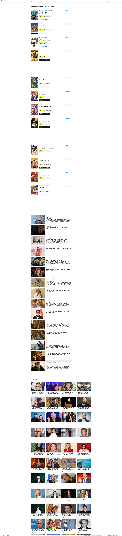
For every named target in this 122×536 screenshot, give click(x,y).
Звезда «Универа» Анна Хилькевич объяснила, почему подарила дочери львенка (57, 301)
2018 (39, 13)
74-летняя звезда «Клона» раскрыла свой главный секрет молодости (58, 270)
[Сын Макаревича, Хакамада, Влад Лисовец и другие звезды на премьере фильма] (68, 496)
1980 (39, 161)
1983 (39, 94)
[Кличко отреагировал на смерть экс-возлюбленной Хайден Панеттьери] (84, 480)
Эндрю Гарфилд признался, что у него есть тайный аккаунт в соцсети (58, 312)
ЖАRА (40, 39)
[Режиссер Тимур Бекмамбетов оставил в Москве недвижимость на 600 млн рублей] (84, 404)
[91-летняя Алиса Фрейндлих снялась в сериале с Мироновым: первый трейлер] (53, 404)
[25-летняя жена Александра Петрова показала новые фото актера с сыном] (53, 465)
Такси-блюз (41, 79)
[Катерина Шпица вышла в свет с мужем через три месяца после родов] (53, 435)
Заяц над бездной (43, 25)
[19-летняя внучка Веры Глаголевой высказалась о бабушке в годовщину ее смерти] (53, 526)
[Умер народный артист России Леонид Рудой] (68, 404)
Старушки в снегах (34, 4)
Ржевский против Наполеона (45, 147)
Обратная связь (118, 535)
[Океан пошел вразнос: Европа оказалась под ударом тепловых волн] (84, 465)
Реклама (8, 535)
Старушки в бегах (43, 12)
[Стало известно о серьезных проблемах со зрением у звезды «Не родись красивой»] (53, 450)
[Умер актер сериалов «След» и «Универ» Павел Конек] (68, 511)
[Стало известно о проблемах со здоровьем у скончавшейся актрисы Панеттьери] (38, 389)
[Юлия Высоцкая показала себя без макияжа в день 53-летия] (38, 496)
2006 (39, 40)
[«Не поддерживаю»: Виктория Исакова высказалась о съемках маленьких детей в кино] (84, 511)
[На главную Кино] (3, 1)
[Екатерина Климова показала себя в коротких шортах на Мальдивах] (68, 526)
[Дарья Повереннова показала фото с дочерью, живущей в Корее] (38, 511)
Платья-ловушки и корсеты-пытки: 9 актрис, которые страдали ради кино (56, 333)
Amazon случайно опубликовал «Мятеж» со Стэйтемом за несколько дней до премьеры (56, 343)
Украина (51, 148)
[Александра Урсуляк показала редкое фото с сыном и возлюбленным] (53, 496)
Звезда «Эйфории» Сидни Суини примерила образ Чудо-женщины (58, 291)
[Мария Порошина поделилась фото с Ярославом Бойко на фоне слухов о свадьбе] (53, 389)
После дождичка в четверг (45, 52)
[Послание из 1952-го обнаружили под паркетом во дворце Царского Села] (68, 465)
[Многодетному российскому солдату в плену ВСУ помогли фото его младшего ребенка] (84, 389)
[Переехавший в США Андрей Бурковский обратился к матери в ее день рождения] (84, 419)
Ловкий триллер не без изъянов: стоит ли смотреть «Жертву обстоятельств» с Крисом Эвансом (58, 238)
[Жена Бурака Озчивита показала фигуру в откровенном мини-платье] (38, 465)
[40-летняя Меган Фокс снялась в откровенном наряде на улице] (38, 450)
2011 (39, 121)
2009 (39, 175)
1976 (39, 188)
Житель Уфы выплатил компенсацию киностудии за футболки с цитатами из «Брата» (58, 364)
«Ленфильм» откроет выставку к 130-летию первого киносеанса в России (58, 280)
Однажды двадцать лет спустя (46, 160)
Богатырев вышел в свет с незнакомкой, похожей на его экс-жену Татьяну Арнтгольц (58, 259)
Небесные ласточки (43, 187)
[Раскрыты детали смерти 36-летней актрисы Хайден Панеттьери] (68, 450)
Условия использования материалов (110, 535)
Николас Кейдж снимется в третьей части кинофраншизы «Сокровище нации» (56, 322)
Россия (48, 13)
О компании (4, 535)
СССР (48, 94)
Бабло (40, 120)
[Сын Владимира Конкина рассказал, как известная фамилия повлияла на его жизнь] (53, 419)
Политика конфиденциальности (99, 535)
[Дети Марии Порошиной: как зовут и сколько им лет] (68, 389)
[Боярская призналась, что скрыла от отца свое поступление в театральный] (38, 480)
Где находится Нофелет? (45, 106)
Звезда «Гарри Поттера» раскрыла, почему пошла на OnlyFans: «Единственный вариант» (58, 249)
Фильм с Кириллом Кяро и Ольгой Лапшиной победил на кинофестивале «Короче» (56, 228)
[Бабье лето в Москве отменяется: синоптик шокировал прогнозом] (68, 435)
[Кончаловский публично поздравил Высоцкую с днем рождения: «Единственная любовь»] (53, 511)
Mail (1, 535)
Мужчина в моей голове (44, 174)
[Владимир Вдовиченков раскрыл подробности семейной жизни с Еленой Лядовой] (38, 419)
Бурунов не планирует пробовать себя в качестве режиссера (58, 217)
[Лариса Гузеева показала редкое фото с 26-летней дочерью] (68, 419)
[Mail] (1, 1)
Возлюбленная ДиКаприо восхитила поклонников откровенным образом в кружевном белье (58, 354)
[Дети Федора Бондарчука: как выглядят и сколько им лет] (38, 435)
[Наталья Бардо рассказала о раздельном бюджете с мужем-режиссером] (84, 496)
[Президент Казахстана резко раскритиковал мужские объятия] (38, 526)
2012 (39, 148)
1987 (39, 107)
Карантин (41, 93)
